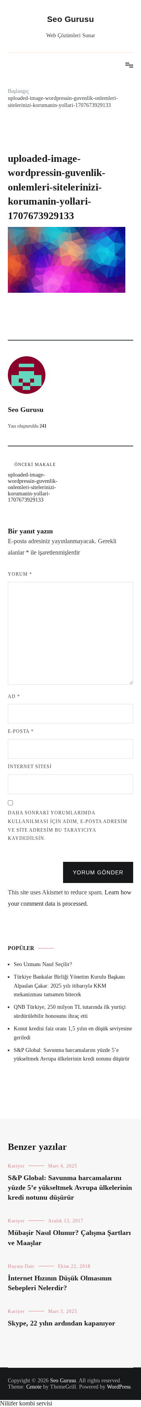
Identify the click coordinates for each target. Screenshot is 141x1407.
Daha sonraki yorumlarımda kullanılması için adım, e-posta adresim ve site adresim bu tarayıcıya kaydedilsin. (67, 825)
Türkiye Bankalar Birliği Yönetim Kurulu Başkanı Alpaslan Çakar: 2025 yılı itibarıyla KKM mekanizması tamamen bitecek (69, 985)
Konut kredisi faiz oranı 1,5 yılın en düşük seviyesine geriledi (73, 1033)
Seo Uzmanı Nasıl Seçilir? (43, 964)
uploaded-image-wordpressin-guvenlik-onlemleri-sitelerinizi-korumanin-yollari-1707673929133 (33, 482)
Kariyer (16, 1166)
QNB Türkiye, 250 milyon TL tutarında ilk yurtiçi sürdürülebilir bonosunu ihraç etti (70, 1011)
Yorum (20, 574)
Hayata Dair (21, 1266)
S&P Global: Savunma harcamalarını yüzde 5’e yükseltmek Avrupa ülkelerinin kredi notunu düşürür (72, 1054)
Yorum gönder (98, 872)
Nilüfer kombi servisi (26, 1403)
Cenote (34, 1387)
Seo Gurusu (70, 19)
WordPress (118, 1387)
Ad (14, 696)
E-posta (21, 731)
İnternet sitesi (30, 766)
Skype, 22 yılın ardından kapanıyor (61, 1323)
